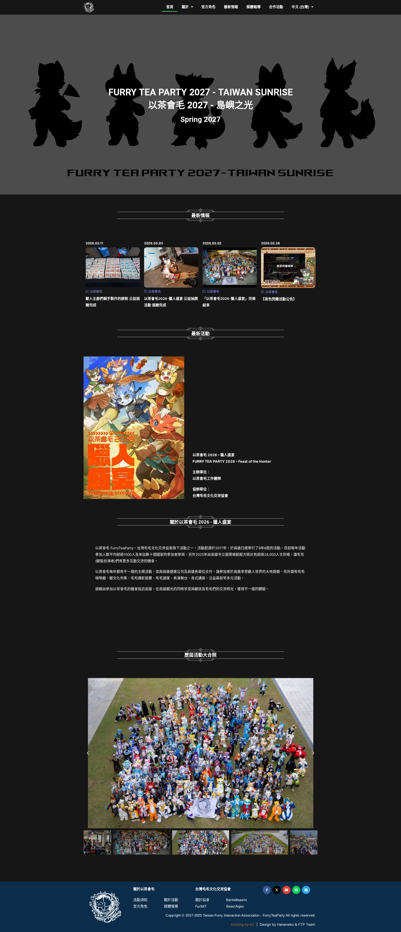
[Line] (296, 890)
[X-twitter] (277, 890)
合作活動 (276, 7)
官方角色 (208, 7)
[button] (88, 753)
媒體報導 (253, 7)
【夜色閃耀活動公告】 (279, 299)
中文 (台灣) (300, 7)
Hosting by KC (242, 924)
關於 (185, 7)
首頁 (169, 7)
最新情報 (231, 7)
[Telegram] (306, 890)
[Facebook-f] (267, 890)
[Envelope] (286, 890)
